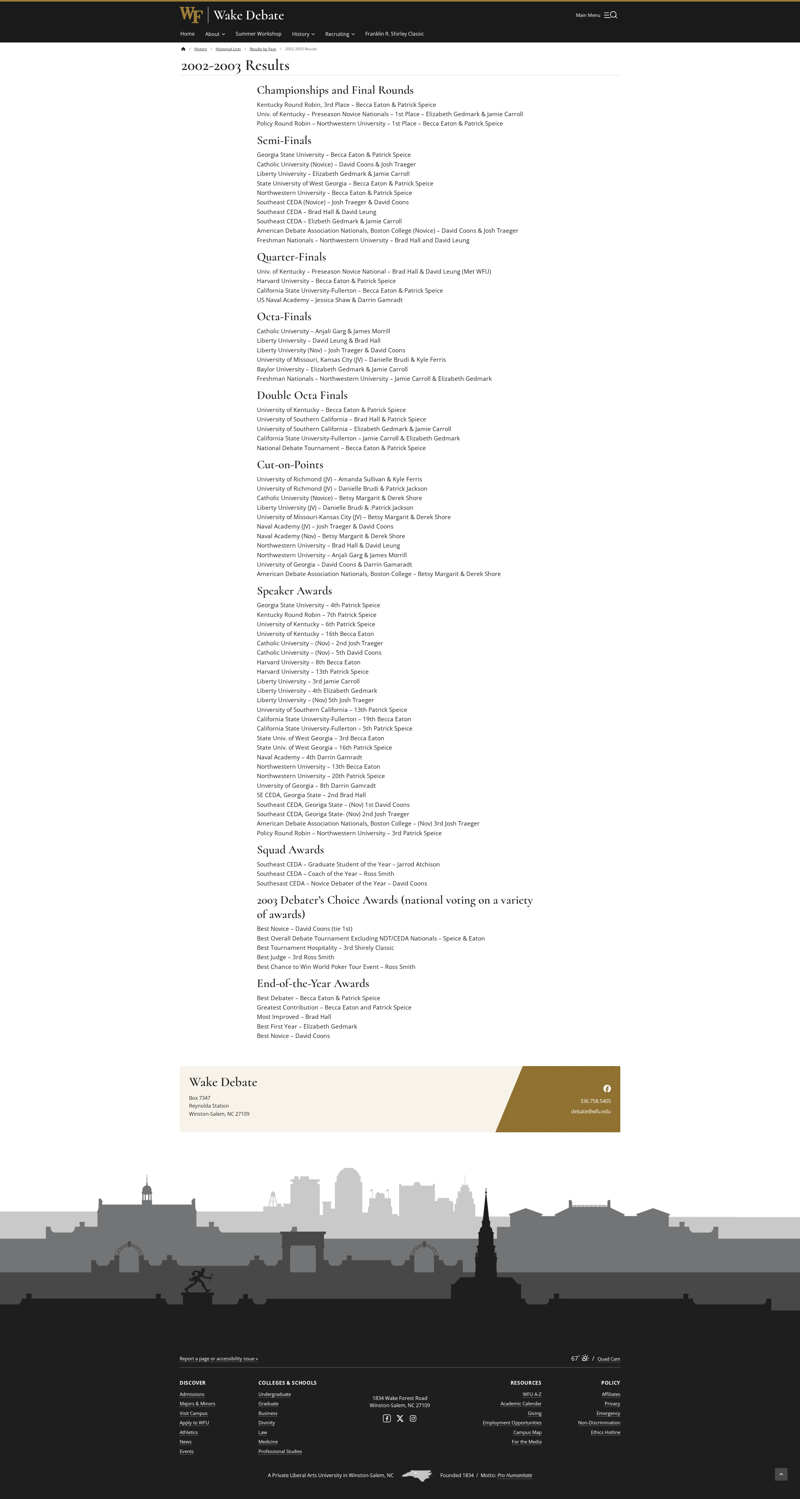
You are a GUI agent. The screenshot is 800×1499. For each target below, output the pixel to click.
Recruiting (337, 34)
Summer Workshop (259, 33)
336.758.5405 (595, 1101)
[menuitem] (187, 49)
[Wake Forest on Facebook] (386, 1420)
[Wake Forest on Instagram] (413, 1420)
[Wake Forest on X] (400, 1420)
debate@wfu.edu (591, 1111)
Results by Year (263, 49)
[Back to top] (781, 1474)
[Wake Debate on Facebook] (607, 1088)
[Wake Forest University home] (191, 15)
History (300, 34)
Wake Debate (248, 15)
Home (187, 33)
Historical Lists (228, 49)
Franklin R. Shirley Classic (394, 33)
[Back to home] (183, 49)
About (212, 34)
